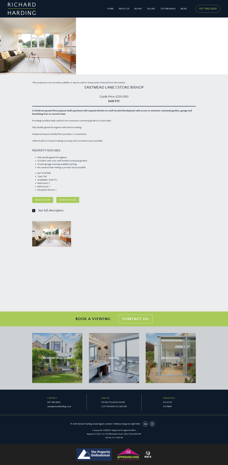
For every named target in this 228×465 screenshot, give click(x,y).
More (184, 9)
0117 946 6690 (208, 8)
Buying (138, 9)
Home (110, 9)
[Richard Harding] (22, 9)
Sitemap (167, 406)
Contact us (135, 319)
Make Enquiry (43, 200)
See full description (50, 210)
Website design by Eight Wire (127, 424)
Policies (167, 402)
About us (124, 9)
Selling (151, 9)
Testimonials (168, 9)
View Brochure (68, 200)
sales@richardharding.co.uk (59, 406)
